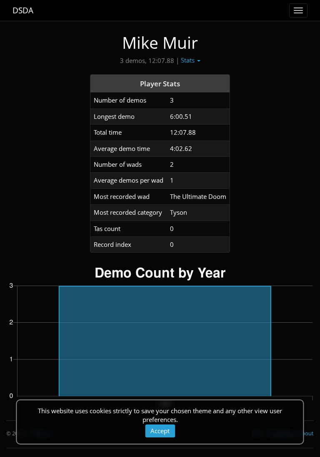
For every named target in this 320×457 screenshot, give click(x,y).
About (306, 433)
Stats (188, 60)
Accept (160, 431)
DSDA (22, 10)
